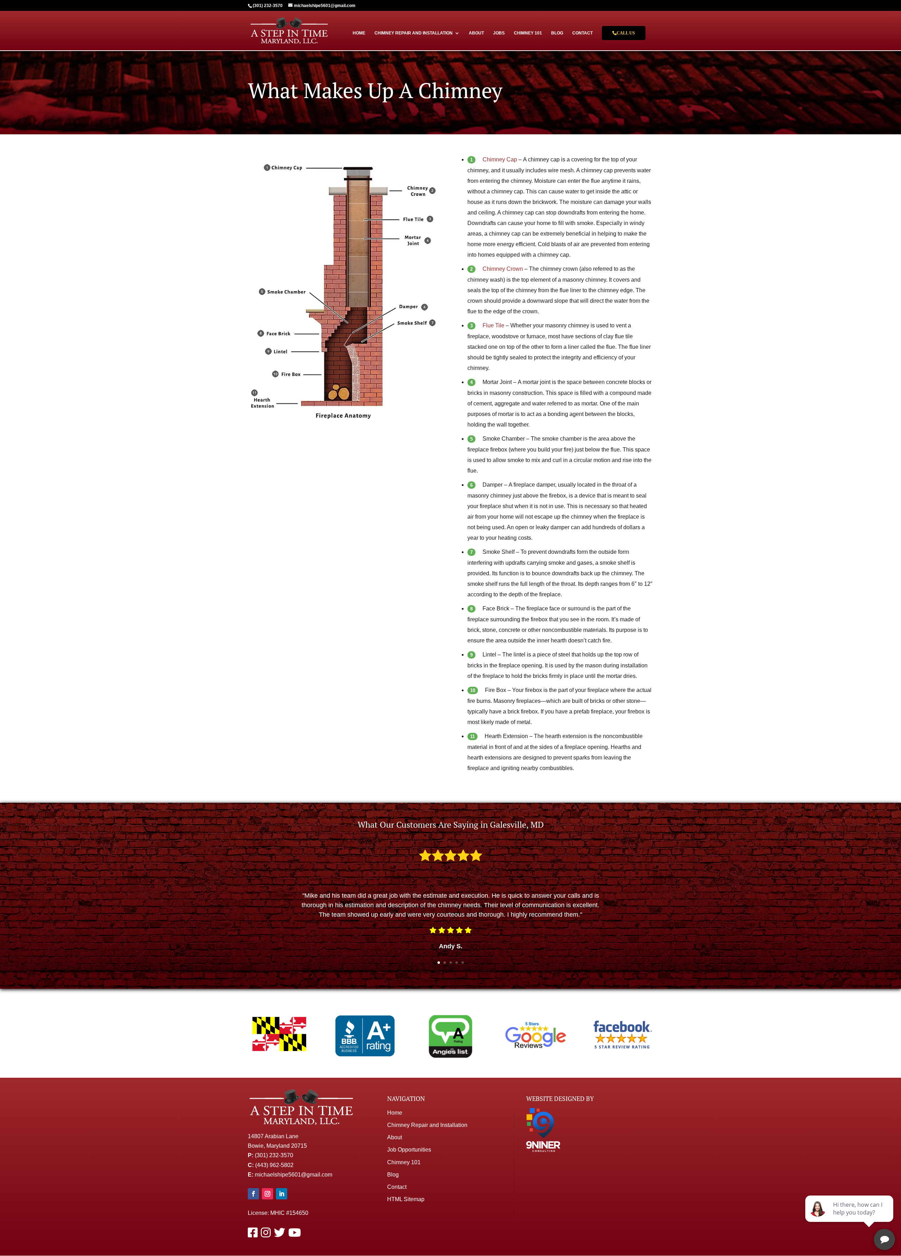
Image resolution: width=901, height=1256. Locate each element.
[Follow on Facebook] (253, 1193)
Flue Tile (493, 325)
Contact (582, 33)
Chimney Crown (503, 269)
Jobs (499, 33)
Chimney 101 (528, 33)
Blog (557, 33)
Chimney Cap (500, 159)
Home (359, 33)
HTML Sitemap (405, 1199)
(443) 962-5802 (274, 1165)
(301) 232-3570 (274, 1155)
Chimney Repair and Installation (413, 33)
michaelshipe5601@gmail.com (293, 1175)
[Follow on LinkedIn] (281, 1193)
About (476, 33)
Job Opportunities (409, 1150)
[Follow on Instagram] (267, 1193)
